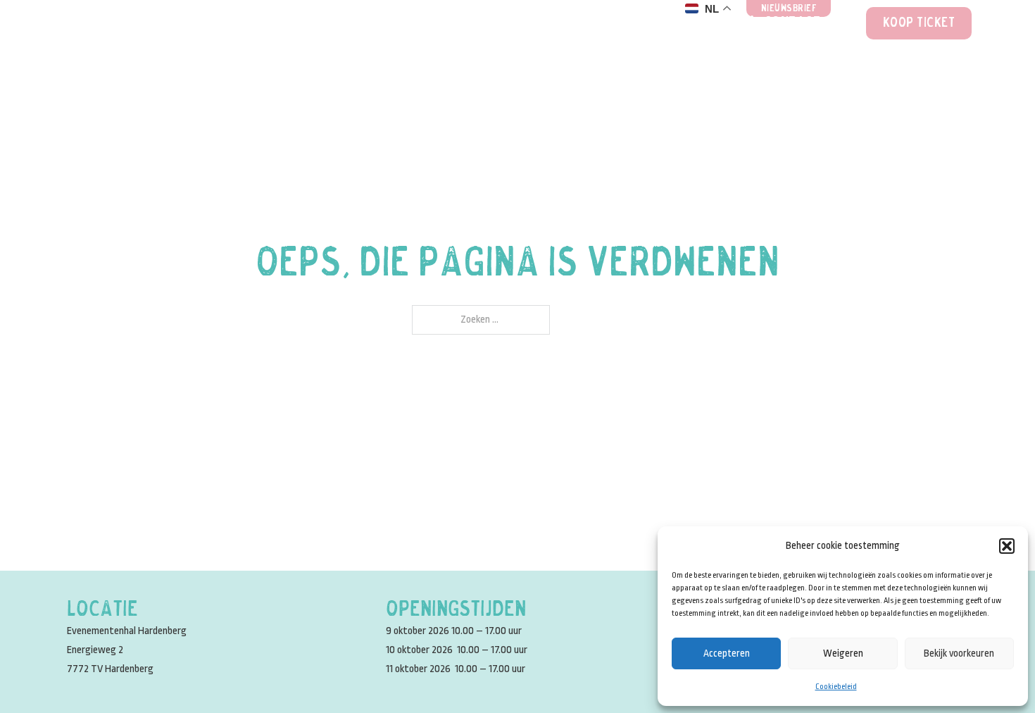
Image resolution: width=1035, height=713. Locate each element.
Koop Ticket (919, 23)
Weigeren (843, 653)
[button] (1007, 546)
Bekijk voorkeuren (959, 653)
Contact (792, 23)
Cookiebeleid (836, 686)
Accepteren (726, 653)
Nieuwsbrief (789, 9)
